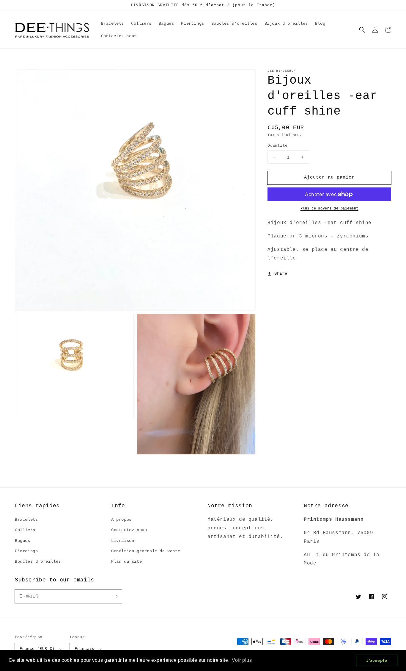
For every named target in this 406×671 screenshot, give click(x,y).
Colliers (25, 530)
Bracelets (26, 519)
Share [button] (280, 273)
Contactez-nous (129, 530)
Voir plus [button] (242, 660)
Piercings (26, 551)
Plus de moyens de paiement (329, 209)
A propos (121, 519)
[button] (362, 29)
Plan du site (126, 561)
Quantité (277, 145)
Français (85, 649)
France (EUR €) (37, 649)
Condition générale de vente (145, 551)
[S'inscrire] (115, 596)
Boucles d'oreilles (38, 561)
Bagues (22, 540)
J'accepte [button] (376, 660)
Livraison (122, 540)
